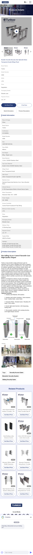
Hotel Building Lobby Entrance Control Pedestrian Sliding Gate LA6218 (9, 437)
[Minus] (31, 517)
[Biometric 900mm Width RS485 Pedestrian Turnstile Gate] (8, 453)
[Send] (30, 552)
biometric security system (10, 376)
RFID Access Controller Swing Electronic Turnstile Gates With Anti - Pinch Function (24, 489)
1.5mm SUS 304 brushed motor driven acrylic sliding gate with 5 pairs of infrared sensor (24, 437)
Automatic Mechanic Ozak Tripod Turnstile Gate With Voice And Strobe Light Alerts (24, 410)
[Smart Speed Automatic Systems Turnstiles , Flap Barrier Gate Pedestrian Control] (8, 400)
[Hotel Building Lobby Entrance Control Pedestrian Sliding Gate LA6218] (8, 426)
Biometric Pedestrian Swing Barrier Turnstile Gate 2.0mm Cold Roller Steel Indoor (24, 463)
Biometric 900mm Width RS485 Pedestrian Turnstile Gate (9, 463)
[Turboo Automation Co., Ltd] (5, 2)
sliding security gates (9, 379)
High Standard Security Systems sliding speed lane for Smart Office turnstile (8, 489)
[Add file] (2, 552)
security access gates (16, 372)
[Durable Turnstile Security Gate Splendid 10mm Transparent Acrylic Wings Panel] (16, 31)
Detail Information (9, 111)
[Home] (16, 507)
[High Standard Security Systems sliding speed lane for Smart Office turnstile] (8, 479)
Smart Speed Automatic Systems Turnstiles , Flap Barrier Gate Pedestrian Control (8, 410)
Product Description (24, 111)
